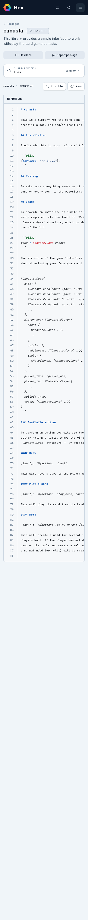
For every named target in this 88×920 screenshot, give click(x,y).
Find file (57, 86)
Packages (13, 23)
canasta (13, 31)
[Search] (69, 8)
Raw (78, 86)
